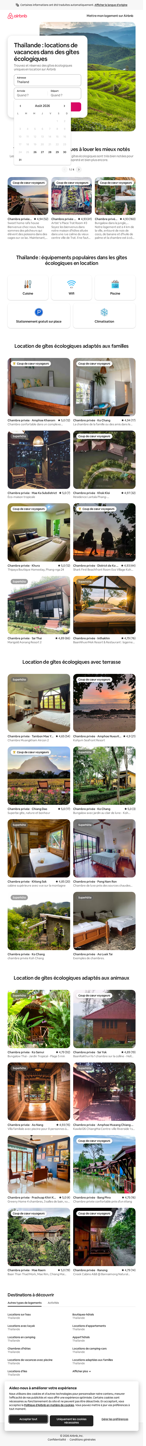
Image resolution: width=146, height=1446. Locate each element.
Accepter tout (28, 1419)
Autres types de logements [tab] (25, 1302)
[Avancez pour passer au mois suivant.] (64, 106)
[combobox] (47, 82)
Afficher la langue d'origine (110, 5)
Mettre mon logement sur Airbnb (110, 16)
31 (20, 160)
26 (34, 152)
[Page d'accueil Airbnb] (17, 16)
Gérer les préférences (115, 1419)
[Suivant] (79, 169)
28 (49, 152)
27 (42, 152)
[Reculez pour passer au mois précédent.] (20, 106)
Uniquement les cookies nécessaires (71, 1420)
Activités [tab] (53, 1302)
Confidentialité (57, 1439)
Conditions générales (83, 1439)
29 (57, 152)
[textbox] (30, 95)
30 (64, 152)
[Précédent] (65, 169)
